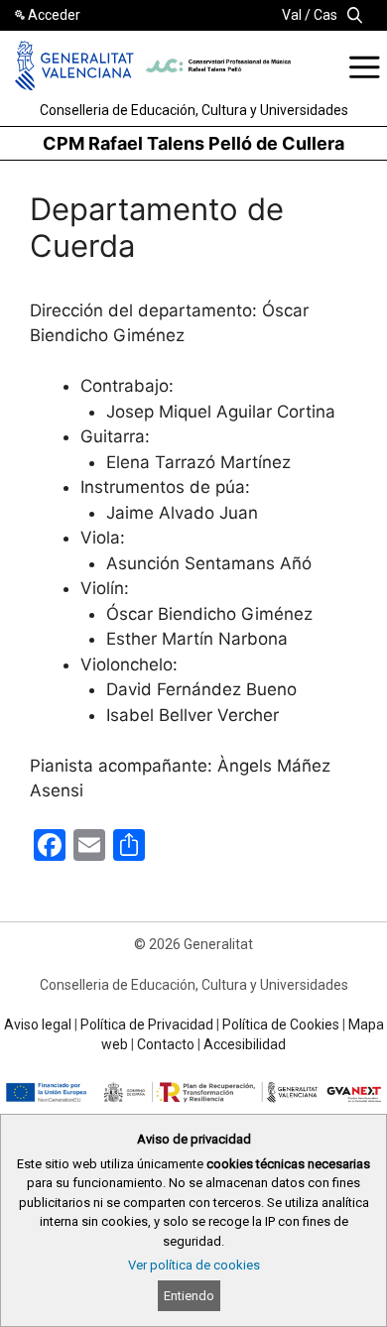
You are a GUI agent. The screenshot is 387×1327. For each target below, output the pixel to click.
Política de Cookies (280, 1024)
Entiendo (189, 1295)
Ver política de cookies (194, 1265)
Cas (325, 15)
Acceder (54, 15)
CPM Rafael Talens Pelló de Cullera (193, 143)
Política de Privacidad (146, 1024)
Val (292, 15)
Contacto (165, 1044)
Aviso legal (37, 1024)
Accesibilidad (244, 1044)
